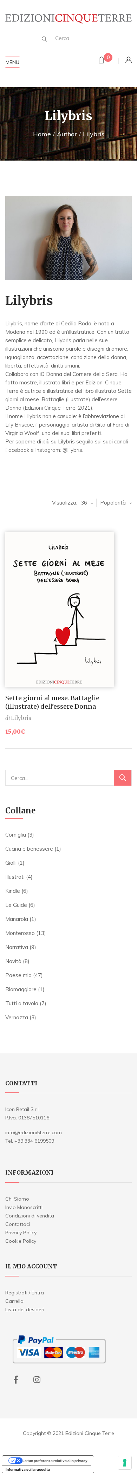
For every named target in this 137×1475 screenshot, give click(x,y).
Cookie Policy (20, 1241)
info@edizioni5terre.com (33, 1132)
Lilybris (21, 718)
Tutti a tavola (21, 1003)
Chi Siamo (17, 1199)
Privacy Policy (21, 1232)
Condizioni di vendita (29, 1216)
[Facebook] (16, 1380)
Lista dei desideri (24, 1309)
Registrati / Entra (24, 1292)
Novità (13, 961)
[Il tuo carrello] (101, 61)
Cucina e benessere (29, 848)
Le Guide (16, 905)
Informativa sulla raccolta (28, 1469)
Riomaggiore (21, 989)
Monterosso (20, 933)
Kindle (12, 891)
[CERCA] (122, 778)
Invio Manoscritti (24, 1207)
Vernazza (16, 1017)
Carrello (14, 1301)
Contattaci (17, 1224)
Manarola (16, 919)
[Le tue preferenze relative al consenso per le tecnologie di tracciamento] (124, 1462)
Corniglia (15, 834)
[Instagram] (37, 1380)
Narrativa (16, 947)
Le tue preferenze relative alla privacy (54, 1460)
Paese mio (18, 975)
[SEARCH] (44, 39)
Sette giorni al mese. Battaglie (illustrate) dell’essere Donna (52, 702)
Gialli (11, 862)
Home (42, 134)
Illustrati (15, 876)
